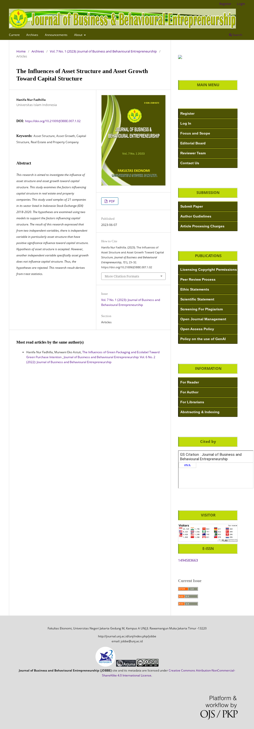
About (78, 35)
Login (241, 3)
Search (237, 35)
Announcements (56, 35)
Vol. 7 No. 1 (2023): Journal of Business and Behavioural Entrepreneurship (103, 51)
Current (14, 35)
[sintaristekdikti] (180, 57)
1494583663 (188, 560)
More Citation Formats (122, 276)
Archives (32, 35)
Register (225, 3)
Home (21, 51)
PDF (111, 201)
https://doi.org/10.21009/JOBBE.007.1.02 (53, 121)
